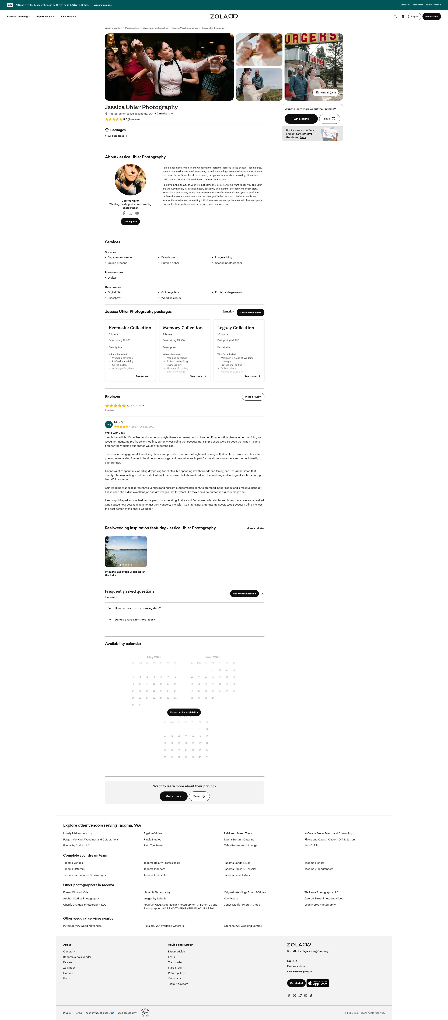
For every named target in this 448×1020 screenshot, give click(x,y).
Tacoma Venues (73, 862)
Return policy (176, 973)
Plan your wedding (17, 16)
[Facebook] (124, 213)
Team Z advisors (178, 984)
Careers (68, 973)
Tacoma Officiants (155, 875)
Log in (290, 960)
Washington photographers (155, 28)
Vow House (231, 898)
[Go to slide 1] (120, 565)
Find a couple (68, 16)
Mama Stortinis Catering (239, 839)
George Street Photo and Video (323, 898)
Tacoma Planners (154, 869)
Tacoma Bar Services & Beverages (84, 875)
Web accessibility (127, 1012)
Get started (296, 983)
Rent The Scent (153, 845)
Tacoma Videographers (318, 869)
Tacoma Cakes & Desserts (240, 869)
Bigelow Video (153, 833)
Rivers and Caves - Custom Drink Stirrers (329, 839)
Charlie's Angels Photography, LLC (84, 904)
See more (142, 376)
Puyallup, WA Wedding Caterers (164, 925)
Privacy (67, 1012)
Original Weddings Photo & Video (245, 892)
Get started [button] (431, 16)
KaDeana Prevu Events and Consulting (328, 833)
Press (66, 978)
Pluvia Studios (152, 839)
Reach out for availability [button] (184, 712)
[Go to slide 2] (123, 565)
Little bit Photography (157, 892)
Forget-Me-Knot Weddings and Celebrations (90, 839)
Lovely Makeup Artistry (77, 833)
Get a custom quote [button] (250, 312)
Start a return (176, 967)
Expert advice (44, 16)
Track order (175, 962)
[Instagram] (130, 213)
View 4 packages (114, 135)
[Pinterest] (294, 996)
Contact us (174, 978)
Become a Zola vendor (77, 957)
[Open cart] (403, 16)
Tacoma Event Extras (237, 875)
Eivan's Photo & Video (76, 892)
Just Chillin (311, 845)
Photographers (132, 28)
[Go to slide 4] (128, 565)
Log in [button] (414, 16)
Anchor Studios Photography (81, 898)
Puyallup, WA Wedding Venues (82, 925)
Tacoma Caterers (74, 869)
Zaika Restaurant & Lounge (240, 845)
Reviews (68, 962)
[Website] (137, 213)
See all (227, 311)
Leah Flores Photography (320, 904)
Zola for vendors (433, 4)
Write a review (253, 396)
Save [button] (196, 796)
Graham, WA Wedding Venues (243, 925)
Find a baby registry (298, 971)
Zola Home (418, 4)
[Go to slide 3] (126, 565)
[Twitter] (300, 996)
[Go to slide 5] (131, 565)
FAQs (171, 957)
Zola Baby (405, 4)
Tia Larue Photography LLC (321, 892)
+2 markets (162, 113)
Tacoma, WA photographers (185, 28)
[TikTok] (311, 996)
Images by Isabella (155, 898)
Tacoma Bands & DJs (237, 862)
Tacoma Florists (314, 862)
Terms (86, 5)
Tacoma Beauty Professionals (162, 862)
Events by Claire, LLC (76, 845)
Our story (69, 951)
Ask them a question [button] (244, 593)
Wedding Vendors (113, 28)
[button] (325, 92)
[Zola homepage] (224, 16)
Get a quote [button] (130, 221)
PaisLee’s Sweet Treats (238, 833)
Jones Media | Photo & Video (242, 904)
